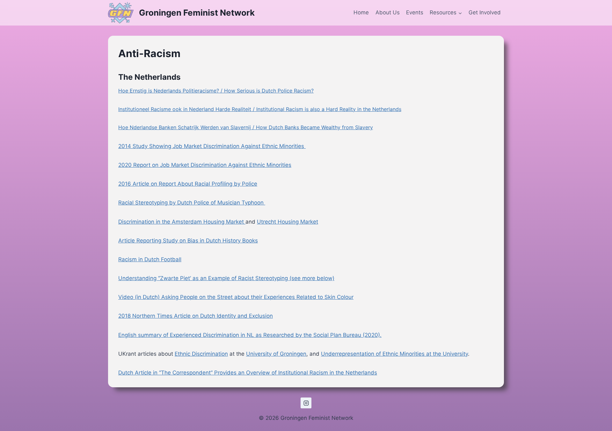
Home (361, 12)
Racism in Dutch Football (149, 259)
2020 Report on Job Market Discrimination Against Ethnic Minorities (204, 165)
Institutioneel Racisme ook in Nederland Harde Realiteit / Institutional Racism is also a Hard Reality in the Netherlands (259, 109)
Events (414, 12)
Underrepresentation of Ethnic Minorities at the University (394, 354)
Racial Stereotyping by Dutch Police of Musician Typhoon (191, 202)
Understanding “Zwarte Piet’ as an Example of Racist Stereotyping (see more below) (226, 278)
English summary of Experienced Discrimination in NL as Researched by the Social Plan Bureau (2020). (250, 335)
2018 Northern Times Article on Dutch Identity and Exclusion (195, 316)
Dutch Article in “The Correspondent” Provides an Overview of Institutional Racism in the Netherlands (247, 372)
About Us (387, 12)
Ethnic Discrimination (201, 354)
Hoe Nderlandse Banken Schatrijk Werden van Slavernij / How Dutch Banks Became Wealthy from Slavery (245, 127)
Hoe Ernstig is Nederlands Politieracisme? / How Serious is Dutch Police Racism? (216, 90)
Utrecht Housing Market (287, 222)
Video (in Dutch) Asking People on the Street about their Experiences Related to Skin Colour (235, 297)
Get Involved (485, 12)
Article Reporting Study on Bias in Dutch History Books (188, 240)
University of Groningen (276, 354)
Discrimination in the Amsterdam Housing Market (181, 222)
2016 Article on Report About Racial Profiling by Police (187, 184)
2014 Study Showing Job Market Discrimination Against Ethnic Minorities (212, 146)
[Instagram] (306, 403)
